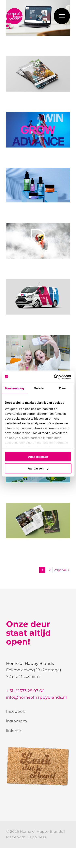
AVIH (38, 521)
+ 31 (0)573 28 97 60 (25, 690)
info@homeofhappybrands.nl (36, 697)
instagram (16, 721)
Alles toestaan (38, 456)
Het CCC (38, 353)
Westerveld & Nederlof (38, 297)
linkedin (14, 730)
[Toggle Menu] (62, 16)
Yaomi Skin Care (38, 185)
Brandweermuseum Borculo (38, 241)
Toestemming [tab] (14, 388)
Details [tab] (39, 388)
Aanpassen (36, 468)
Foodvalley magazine (38, 74)
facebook (15, 711)
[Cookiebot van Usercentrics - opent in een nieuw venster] (54, 377)
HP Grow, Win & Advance (38, 130)
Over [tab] (62, 388)
